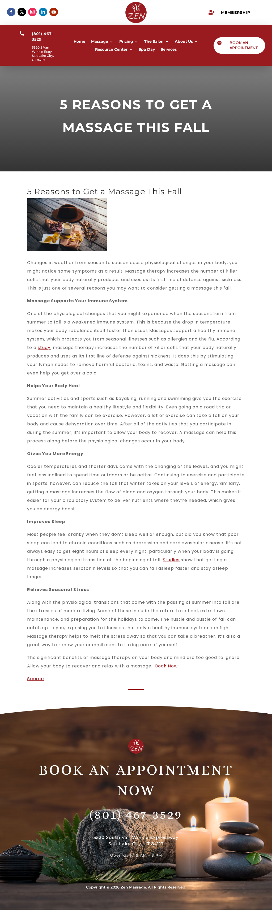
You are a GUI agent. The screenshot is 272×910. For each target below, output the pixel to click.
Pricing (126, 42)
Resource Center (111, 50)
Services (169, 50)
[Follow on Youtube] (53, 12)
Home (79, 42)
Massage (99, 42)
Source (35, 679)
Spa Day (147, 50)
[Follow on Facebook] (11, 12)
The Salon (154, 42)
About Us (184, 42)
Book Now (166, 666)
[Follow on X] (22, 12)
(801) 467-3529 (136, 814)
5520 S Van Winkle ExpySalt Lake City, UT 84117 (43, 53)
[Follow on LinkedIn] (43, 12)
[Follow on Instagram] (32, 12)
